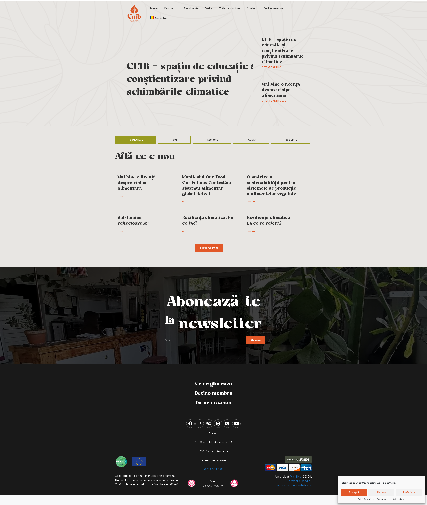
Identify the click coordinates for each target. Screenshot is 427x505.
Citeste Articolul (274, 67)
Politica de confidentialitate (293, 485)
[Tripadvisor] (209, 423)
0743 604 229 (213, 469)
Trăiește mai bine (229, 8)
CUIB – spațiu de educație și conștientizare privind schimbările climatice (193, 79)
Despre (168, 8)
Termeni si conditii (299, 481)
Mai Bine (295, 476)
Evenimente (191, 8)
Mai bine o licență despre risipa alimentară (281, 90)
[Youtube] (236, 423)
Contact (252, 8)
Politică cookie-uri (366, 499)
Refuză (381, 492)
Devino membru (273, 8)
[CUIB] (134, 13)
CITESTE (122, 196)
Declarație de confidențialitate (391, 499)
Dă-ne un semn (213, 403)
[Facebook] (190, 423)
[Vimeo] (227, 423)
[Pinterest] (218, 423)
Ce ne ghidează (213, 384)
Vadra (208, 8)
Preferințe (409, 492)
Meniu (154, 8)
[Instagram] (199, 423)
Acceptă (354, 492)
